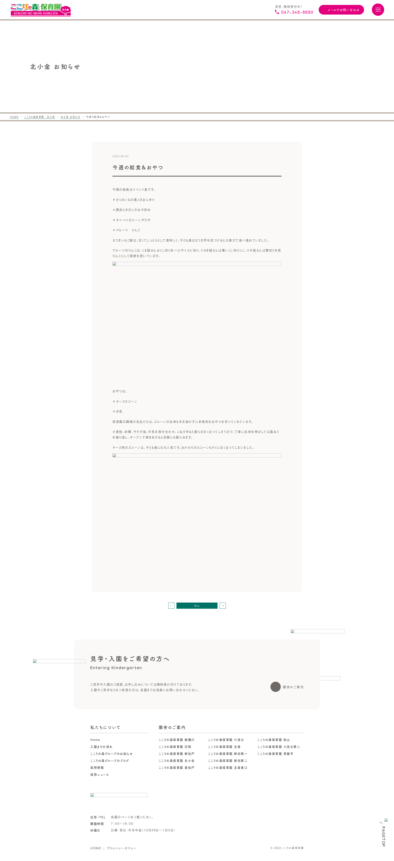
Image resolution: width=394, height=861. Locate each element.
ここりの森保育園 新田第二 (228, 760)
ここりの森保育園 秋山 (273, 739)
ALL (197, 605)
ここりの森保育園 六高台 (226, 739)
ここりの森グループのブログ (109, 760)
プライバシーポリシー (122, 848)
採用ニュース (99, 774)
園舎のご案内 (293, 687)
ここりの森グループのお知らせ (111, 753)
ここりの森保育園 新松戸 (177, 753)
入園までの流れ (101, 746)
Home (95, 739)
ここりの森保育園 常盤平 (275, 753)
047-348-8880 (297, 12)
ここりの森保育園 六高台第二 (278, 746)
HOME (95, 848)
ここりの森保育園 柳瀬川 (177, 739)
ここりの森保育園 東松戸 (177, 767)
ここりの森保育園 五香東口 (228, 767)
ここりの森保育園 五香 (224, 746)
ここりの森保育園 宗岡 (175, 746)
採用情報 (97, 767)
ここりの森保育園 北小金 (177, 760)
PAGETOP (383, 836)
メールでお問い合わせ (344, 10)
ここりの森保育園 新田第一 (228, 753)
